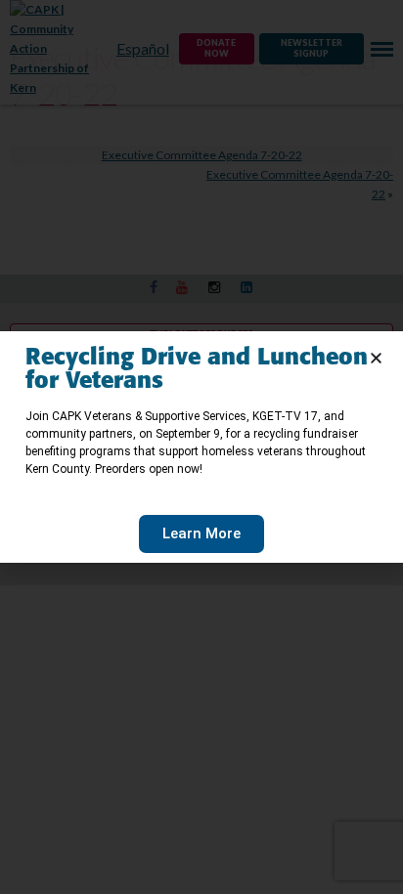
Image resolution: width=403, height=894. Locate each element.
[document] (201, 447)
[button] (376, 358)
